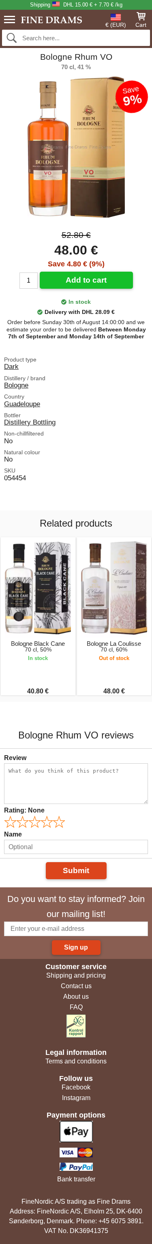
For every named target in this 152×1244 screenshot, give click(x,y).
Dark (11, 366)
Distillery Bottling (30, 422)
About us (76, 996)
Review (15, 757)
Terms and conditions (76, 1061)
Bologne (16, 385)
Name (13, 834)
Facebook (76, 1087)
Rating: (24, 810)
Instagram (76, 1097)
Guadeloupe (22, 404)
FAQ (76, 1007)
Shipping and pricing (76, 975)
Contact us (76, 986)
